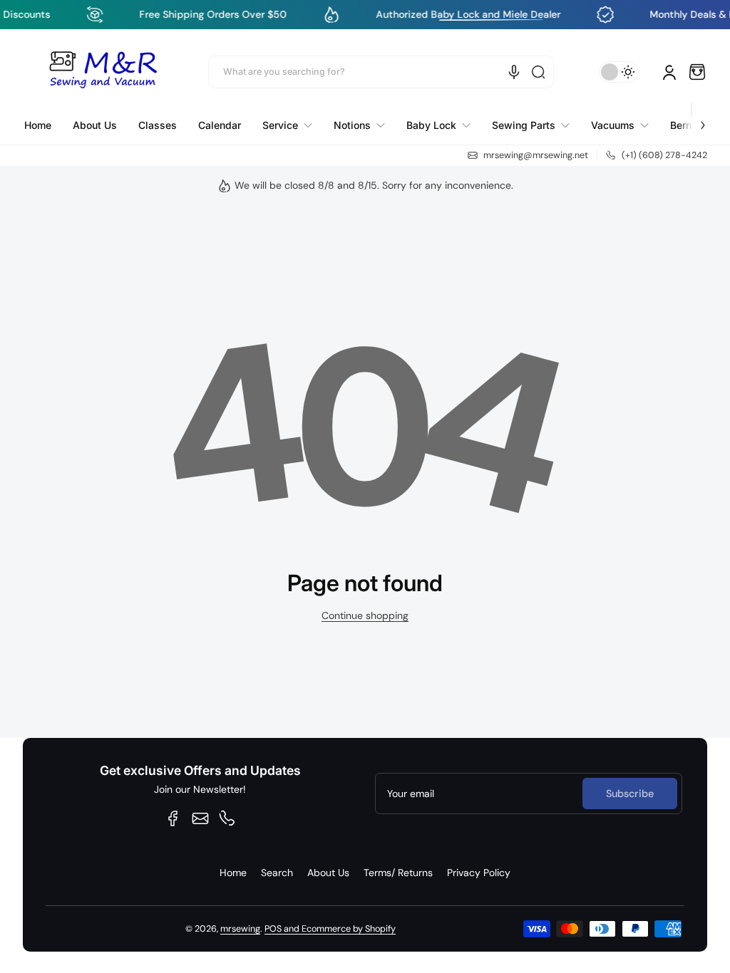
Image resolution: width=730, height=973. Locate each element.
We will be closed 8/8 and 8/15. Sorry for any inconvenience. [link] (374, 185)
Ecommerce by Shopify (349, 929)
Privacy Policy (478, 872)
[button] (697, 72)
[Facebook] (173, 818)
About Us (328, 872)
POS (273, 929)
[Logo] (102, 71)
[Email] (200, 818)
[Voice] (514, 72)
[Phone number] (227, 818)
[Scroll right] (693, 116)
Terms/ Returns (398, 872)
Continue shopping (365, 615)
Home (233, 872)
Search (277, 872)
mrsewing (240, 929)
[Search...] (538, 72)
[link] (287, 125)
